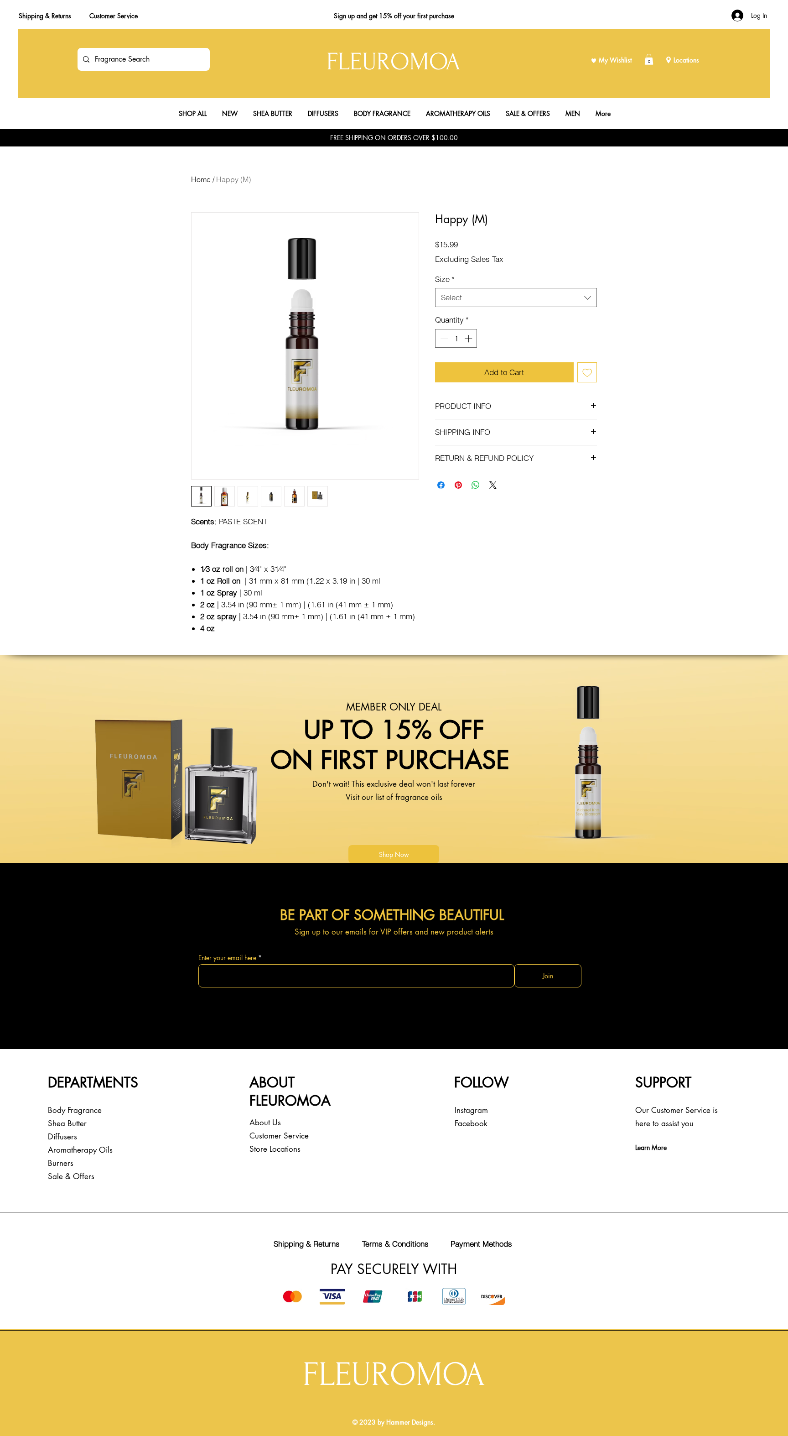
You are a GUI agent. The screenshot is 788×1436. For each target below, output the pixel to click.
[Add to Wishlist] (587, 372)
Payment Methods (481, 1243)
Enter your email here (227, 958)
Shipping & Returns (45, 15)
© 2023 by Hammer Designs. (394, 1422)
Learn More (651, 1147)
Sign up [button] (344, 15)
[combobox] (516, 297)
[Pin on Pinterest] (458, 485)
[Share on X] (492, 485)
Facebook (471, 1123)
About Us (265, 1122)
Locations (686, 60)
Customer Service (113, 15)
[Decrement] (443, 338)
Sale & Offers (71, 1176)
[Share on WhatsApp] (475, 485)
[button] (648, 59)
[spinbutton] (456, 338)
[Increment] (469, 338)
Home (201, 179)
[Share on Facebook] (440, 485)
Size (445, 279)
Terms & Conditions (395, 1243)
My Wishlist (615, 60)
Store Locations (275, 1149)
